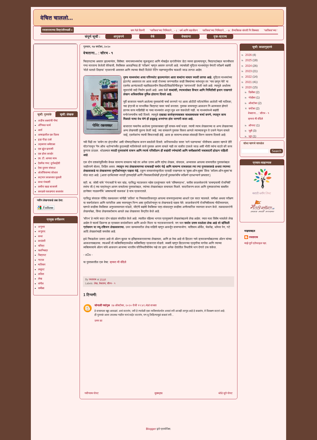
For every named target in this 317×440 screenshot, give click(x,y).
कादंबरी (41, 240)
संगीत (41, 283)
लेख (96, 283)
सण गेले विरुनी (131, 30)
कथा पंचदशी (44, 182)
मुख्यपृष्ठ (158, 393)
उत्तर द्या (98, 320)
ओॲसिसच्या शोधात (48, 172)
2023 (248, 71)
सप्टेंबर (252, 108)
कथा (40, 236)
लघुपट (41, 269)
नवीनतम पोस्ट (91, 393)
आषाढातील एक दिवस (48, 134)
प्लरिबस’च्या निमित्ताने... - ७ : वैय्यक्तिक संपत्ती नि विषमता (224, 30)
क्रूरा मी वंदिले (118, 262)
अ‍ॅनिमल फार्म (44, 125)
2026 (248, 55)
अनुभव (41, 226)
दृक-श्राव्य (220, 36)
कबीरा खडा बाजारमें (47, 186)
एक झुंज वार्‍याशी (45, 148)
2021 (248, 82)
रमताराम (253, 237)
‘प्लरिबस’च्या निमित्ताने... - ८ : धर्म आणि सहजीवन (167, 30)
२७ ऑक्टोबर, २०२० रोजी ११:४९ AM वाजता (134, 305)
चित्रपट (42, 255)
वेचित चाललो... (56, 18)
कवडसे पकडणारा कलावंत (50, 191)
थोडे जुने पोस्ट (225, 393)
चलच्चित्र (43, 250)
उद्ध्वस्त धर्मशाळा (46, 144)
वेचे (152, 36)
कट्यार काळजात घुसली (49, 177)
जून (251, 136)
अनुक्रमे (118, 36)
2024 (248, 65)
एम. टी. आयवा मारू (47, 158)
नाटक (41, 259)
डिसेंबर (252, 92)
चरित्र (41, 245)
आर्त (40, 130)
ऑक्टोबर (253, 103)
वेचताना (186, 36)
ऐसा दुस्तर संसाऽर (46, 167)
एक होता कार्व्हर (45, 153)
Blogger (151, 428)
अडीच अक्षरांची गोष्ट (48, 120)
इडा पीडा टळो (45, 139)
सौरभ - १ (111, 283)
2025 (248, 60)
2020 (248, 87)
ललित (41, 274)
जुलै (251, 130)
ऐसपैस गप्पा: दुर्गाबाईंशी (49, 163)
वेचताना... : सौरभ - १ (258, 113)
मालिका (41, 264)
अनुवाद (41, 231)
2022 (248, 76)
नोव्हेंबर (252, 97)
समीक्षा (41, 288)
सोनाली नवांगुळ (102, 305)
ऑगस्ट (252, 125)
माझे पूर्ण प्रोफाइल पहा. (255, 243)
